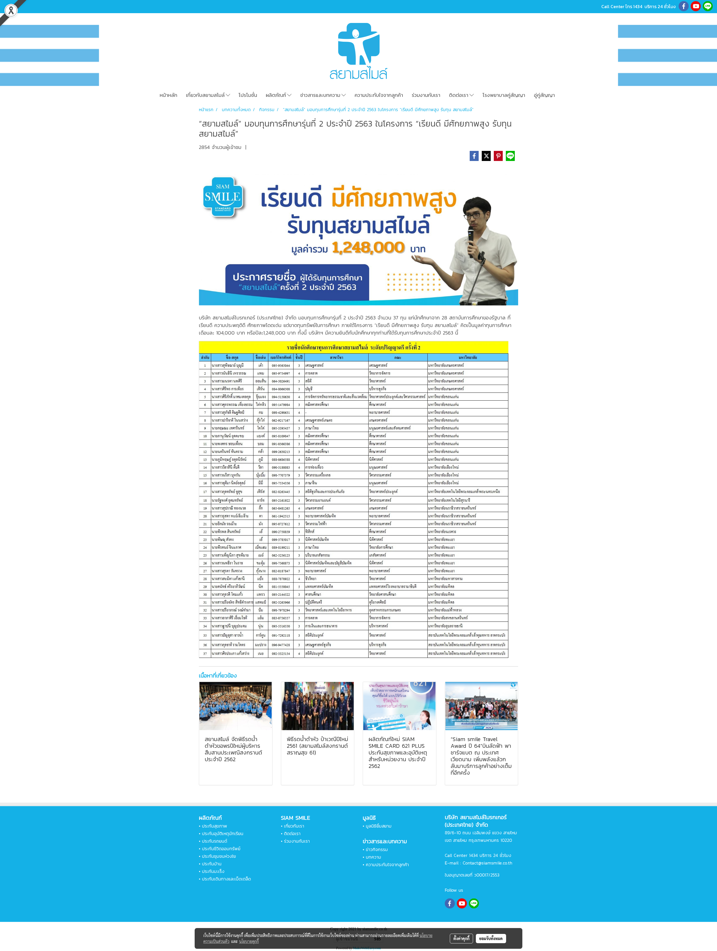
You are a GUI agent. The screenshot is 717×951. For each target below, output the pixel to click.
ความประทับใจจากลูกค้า (379, 95)
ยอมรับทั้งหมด (491, 938)
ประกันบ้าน (212, 863)
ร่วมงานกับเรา (426, 95)
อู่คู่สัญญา (544, 95)
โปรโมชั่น (248, 95)
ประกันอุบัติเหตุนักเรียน (222, 833)
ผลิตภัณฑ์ (276, 95)
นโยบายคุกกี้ (249, 941)
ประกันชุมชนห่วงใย (219, 856)
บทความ (373, 857)
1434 (637, 6)
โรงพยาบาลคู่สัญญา (504, 95)
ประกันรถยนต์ (214, 841)
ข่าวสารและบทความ (320, 95)
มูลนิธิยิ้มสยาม (379, 826)
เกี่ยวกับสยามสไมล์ (206, 95)
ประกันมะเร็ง (213, 871)
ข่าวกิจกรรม (377, 849)
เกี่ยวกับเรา (294, 826)
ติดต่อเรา (459, 95)
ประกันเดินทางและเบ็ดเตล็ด (226, 878)
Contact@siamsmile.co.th (487, 862)
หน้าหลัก (168, 95)
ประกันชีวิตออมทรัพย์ (221, 848)
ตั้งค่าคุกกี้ (461, 938)
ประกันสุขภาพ (214, 826)
